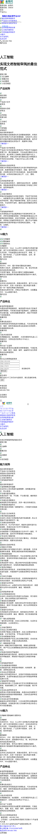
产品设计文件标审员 (9, 21)
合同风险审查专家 (8, 27)
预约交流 (3, 43)
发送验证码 (26, 368)
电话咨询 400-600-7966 (8, 830)
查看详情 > (5, 26)
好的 (2, 380)
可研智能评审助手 (8, 32)
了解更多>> (4, 143)
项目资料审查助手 (8, 18)
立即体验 (3, 833)
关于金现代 (4, 36)
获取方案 (3, 74)
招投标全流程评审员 (9, 23)
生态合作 (3, 39)
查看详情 (3, 317)
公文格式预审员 (8, 30)
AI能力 (2, 34)
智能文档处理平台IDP (11, 16)
